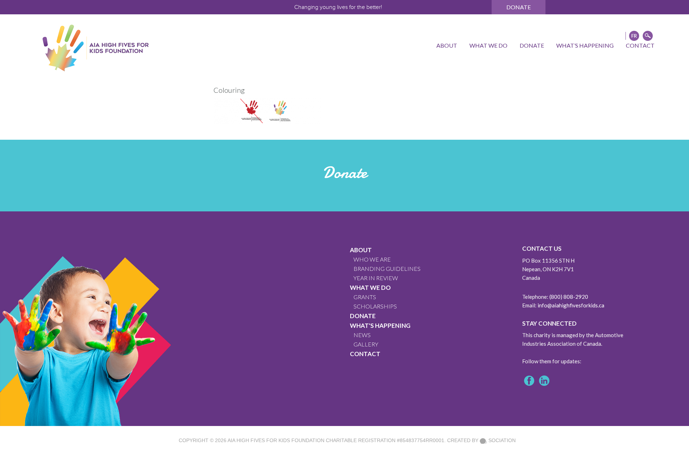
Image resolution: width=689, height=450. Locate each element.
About (361, 250)
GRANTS (364, 296)
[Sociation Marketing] (483, 440)
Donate (518, 7)
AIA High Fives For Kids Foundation (276, 440)
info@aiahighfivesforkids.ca (571, 305)
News (362, 334)
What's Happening (380, 325)
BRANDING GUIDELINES (387, 268)
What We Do (370, 287)
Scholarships (375, 306)
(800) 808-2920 (568, 296)
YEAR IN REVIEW (375, 277)
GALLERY (365, 344)
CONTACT (365, 354)
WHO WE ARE (372, 259)
